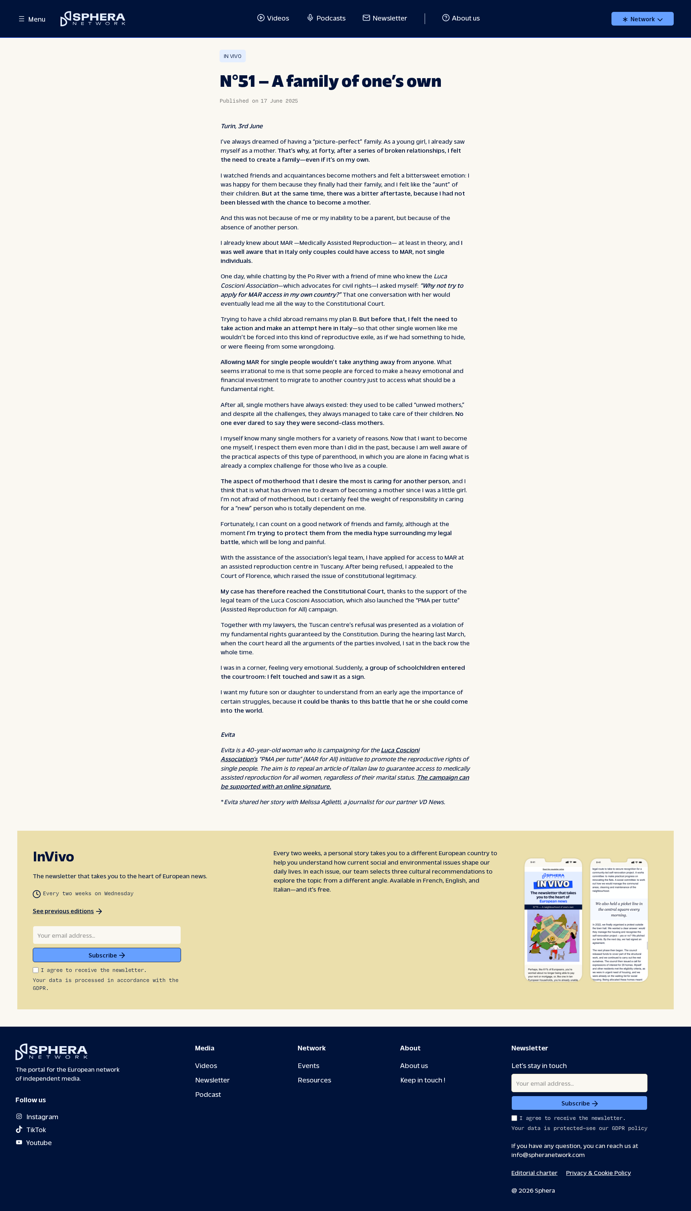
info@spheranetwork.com (548, 1154)
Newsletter (389, 17)
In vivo (232, 56)
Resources (314, 1079)
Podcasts (331, 17)
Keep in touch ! (422, 1079)
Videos (278, 17)
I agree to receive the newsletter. (94, 970)
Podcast (208, 1093)
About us (466, 17)
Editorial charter (534, 1172)
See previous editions (63, 910)
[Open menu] (21, 18)
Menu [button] (36, 18)
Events (308, 1064)
